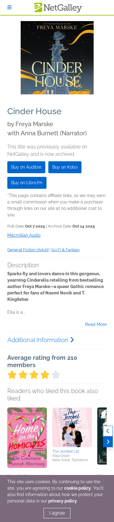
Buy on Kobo (65, 167)
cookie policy (77, 488)
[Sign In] (9, 7)
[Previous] (108, 431)
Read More (96, 324)
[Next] (108, 441)
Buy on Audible (26, 167)
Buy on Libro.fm (27, 182)
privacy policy (62, 500)
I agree (57, 513)
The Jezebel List (65, 451)
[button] (27, 439)
